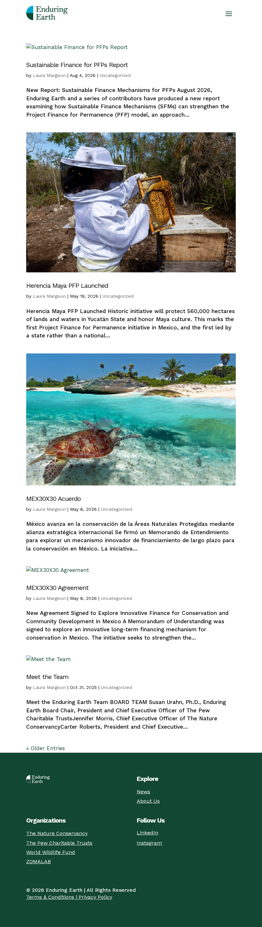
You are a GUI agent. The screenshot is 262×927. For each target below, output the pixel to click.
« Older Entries (45, 748)
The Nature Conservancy (57, 833)
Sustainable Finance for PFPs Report (77, 65)
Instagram (149, 843)
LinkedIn (147, 833)
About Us (148, 801)
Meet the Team (47, 677)
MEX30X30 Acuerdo (53, 498)
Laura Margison (49, 75)
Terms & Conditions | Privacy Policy (69, 897)
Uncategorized (115, 75)
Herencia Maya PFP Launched (67, 285)
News (143, 792)
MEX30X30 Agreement (57, 588)
